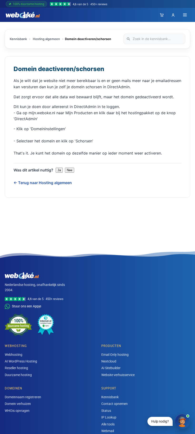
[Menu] (184, 14)
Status (106, 410)
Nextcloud (108, 361)
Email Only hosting (115, 354)
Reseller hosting (16, 368)
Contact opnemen (114, 403)
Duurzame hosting (18, 374)
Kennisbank (18, 39)
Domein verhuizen (18, 403)
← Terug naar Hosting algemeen (43, 182)
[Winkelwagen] (162, 15)
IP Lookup (108, 417)
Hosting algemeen (46, 39)
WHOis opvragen (17, 410)
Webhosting (13, 354)
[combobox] (154, 39)
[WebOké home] (23, 15)
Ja (59, 170)
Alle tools (108, 424)
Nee (69, 170)
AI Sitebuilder (111, 368)
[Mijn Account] (173, 15)
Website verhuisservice (118, 374)
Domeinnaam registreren (23, 397)
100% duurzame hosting (28, 4)
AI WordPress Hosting (21, 361)
